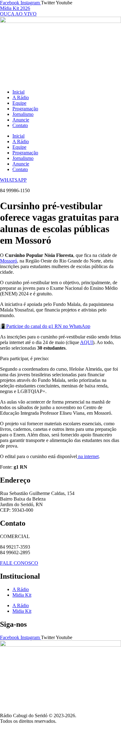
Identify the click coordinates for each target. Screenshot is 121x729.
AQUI (86, 342)
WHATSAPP (13, 180)
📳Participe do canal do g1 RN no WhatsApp (45, 326)
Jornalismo (23, 114)
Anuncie (20, 119)
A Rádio (20, 97)
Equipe (19, 103)
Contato (20, 125)
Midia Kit (21, 595)
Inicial (18, 92)
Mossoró (8, 260)
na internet (88, 456)
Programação (25, 108)
